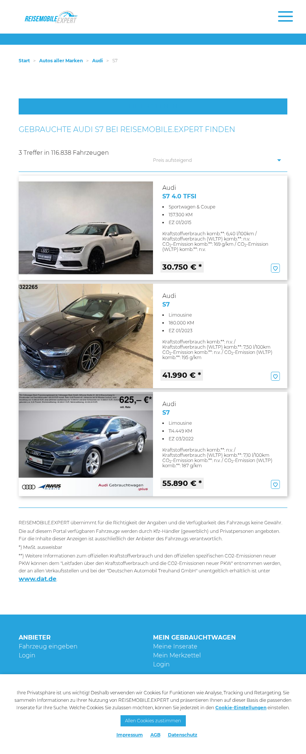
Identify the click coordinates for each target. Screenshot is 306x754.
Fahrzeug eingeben (48, 646)
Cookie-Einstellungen (240, 707)
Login (27, 655)
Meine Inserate (175, 646)
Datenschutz (182, 735)
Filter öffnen (153, 106)
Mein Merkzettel (177, 655)
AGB (155, 735)
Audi (97, 60)
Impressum (129, 735)
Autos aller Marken (61, 60)
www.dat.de (37, 578)
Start (24, 60)
